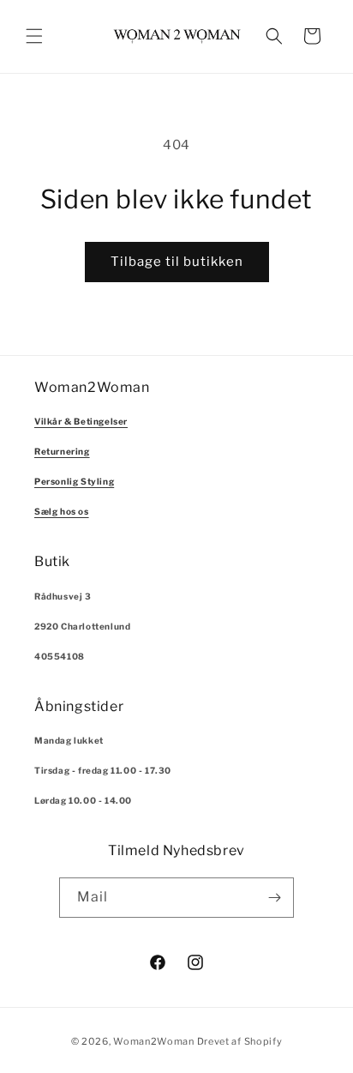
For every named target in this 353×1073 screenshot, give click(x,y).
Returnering (62, 451)
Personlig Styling (74, 481)
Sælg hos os (61, 511)
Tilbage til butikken (177, 261)
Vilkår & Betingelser (81, 421)
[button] (34, 36)
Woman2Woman (153, 1041)
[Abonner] (274, 897)
